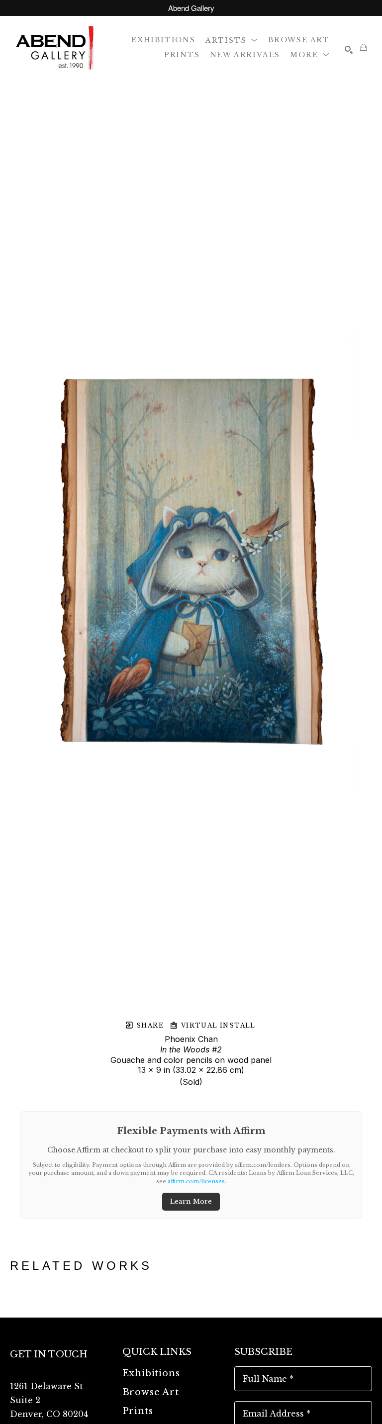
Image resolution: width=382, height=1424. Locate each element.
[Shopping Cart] (363, 47)
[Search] (349, 50)
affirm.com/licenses (196, 1181)
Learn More (191, 1201)
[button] (231, 39)
